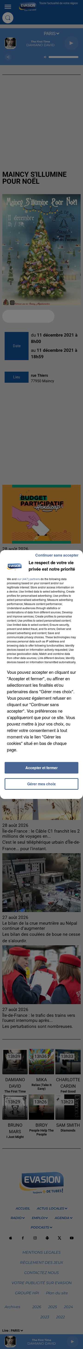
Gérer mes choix (41, 783)
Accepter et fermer (41, 767)
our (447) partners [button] (28, 579)
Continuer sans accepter (56, 555)
